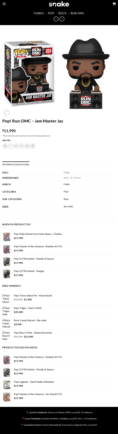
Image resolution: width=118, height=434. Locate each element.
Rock (62, 13)
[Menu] (4, 4)
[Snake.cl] (59, 4)
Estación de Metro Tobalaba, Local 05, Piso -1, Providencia (68, 418)
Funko (39, 13)
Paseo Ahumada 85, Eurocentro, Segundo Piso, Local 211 (70, 425)
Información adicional (15, 164)
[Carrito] (114, 3)
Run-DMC (77, 13)
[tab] (15, 164)
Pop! (51, 13)
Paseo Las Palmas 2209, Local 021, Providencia (70, 412)
